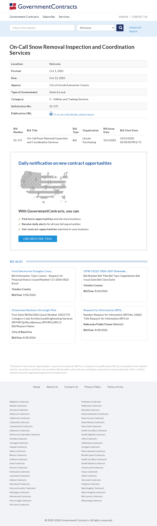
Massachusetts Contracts (23, 488)
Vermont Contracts (91, 479)
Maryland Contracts (20, 483)
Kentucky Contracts (20, 471)
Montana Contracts (91, 401)
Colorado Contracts (20, 422)
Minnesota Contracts (20, 496)
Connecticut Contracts (21, 426)
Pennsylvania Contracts (93, 451)
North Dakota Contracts (93, 434)
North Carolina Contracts (94, 430)
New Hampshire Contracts (95, 413)
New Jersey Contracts (92, 418)
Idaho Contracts (18, 451)
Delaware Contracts (20, 430)
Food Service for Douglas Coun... (32, 271)
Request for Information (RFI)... (103, 310)
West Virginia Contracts (93, 492)
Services (64, 16)
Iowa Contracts (17, 463)
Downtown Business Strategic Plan (34, 310)
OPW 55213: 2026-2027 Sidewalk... (105, 271)
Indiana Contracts (19, 459)
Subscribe (49, 16)
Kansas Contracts (19, 467)
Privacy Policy (92, 386)
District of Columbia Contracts (25, 434)
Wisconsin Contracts (92, 496)
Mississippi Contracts (20, 500)
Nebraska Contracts (91, 405)
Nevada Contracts (90, 409)
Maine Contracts (18, 479)
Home (36, 386)
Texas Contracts (89, 471)
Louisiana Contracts (20, 475)
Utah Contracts (89, 475)
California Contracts (20, 418)
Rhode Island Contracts (93, 455)
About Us (52, 386)
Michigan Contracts (19, 492)
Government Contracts (24, 16)
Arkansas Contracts (20, 413)
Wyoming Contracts (91, 500)
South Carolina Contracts (94, 459)
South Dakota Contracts (93, 463)
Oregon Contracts (90, 446)
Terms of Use (115, 386)
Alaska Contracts (18, 405)
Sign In (123, 16)
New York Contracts (91, 426)
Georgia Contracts (19, 442)
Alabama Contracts (19, 401)
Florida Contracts (18, 438)
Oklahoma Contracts (92, 442)
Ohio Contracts (89, 438)
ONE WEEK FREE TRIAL (37, 238)
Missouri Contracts (19, 504)
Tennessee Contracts (92, 467)
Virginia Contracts (90, 483)
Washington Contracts (92, 488)
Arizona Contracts (19, 409)
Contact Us (71, 386)
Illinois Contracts (18, 455)
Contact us (139, 16)
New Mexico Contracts (93, 422)
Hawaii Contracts (18, 446)
